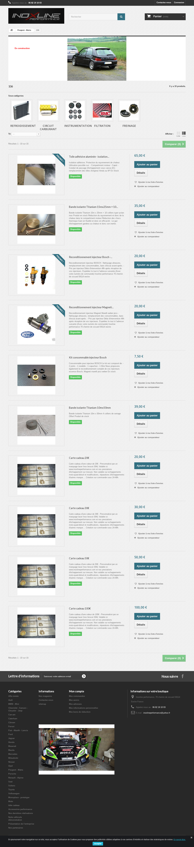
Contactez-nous (164, 2)
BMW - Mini (13, 704)
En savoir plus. (180, 840)
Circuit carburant (48, 127)
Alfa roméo (13, 696)
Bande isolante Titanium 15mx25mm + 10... (93, 206)
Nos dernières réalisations (20, 813)
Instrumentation (78, 126)
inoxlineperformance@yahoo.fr (156, 713)
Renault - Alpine (15, 778)
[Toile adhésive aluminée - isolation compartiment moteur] (36, 175)
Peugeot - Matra (24, 30)
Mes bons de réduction (79, 712)
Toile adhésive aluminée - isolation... (89, 156)
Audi (10, 700)
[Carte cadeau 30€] (36, 526)
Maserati (12, 746)
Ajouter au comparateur (148, 186)
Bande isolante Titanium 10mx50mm (90, 407)
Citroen (11, 722)
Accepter (97, 844)
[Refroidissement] (21, 110)
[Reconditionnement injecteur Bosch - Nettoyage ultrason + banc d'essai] (36, 275)
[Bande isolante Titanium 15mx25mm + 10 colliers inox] (36, 225)
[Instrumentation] (75, 110)
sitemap (42, 704)
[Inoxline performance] (36, 16)
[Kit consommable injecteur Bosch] (36, 375)
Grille (178, 136)
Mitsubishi (13, 758)
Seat (10, 782)
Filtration (102, 126)
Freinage (129, 126)
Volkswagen (14, 793)
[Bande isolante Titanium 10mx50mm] (36, 426)
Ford (10, 734)
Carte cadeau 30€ (79, 508)
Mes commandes (77, 696)
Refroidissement (23, 126)
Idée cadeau (14, 805)
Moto (10, 801)
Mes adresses (75, 704)
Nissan (11, 762)
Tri (9, 134)
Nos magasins (45, 696)
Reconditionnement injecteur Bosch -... (90, 257)
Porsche (12, 774)
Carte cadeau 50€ (79, 558)
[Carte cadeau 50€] (36, 576)
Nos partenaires (15, 828)
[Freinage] (129, 110)
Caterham (12, 718)
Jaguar (11, 738)
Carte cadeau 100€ (80, 608)
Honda (11, 742)
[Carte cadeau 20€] (36, 476)
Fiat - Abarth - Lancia (18, 730)
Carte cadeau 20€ (79, 457)
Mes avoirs (74, 700)
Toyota (11, 789)
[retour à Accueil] (11, 30)
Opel (10, 766)
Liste (184, 136)
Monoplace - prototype (18, 797)
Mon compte (76, 691)
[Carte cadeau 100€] (36, 626)
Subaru (11, 786)
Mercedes (12, 754)
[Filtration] (102, 110)
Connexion (179, 2)
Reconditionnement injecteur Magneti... (91, 307)
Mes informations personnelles (83, 708)
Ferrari (11, 726)
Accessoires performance (20, 809)
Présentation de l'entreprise (21, 824)
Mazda (11, 750)
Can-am (11, 715)
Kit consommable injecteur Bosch (88, 357)
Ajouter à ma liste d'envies (150, 182)
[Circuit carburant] (48, 110)
